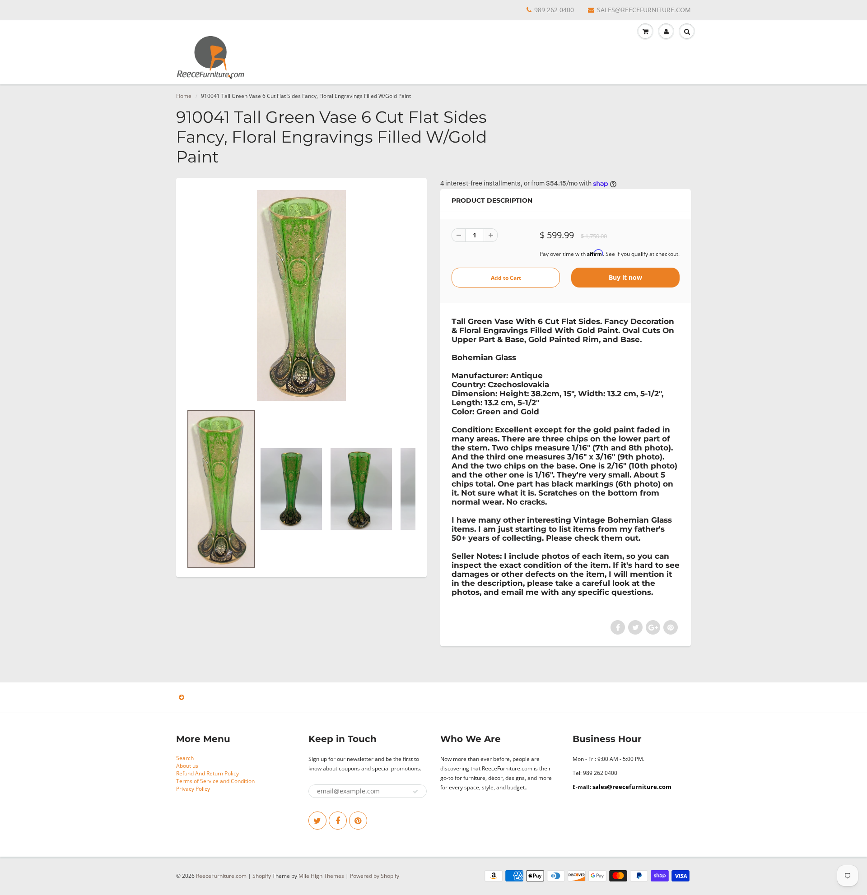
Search (185, 758)
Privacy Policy (193, 789)
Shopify (261, 876)
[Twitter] (317, 821)
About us (187, 766)
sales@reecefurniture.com (631, 787)
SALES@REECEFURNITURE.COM (644, 9)
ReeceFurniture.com (221, 876)
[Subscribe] (415, 791)
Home (183, 96)
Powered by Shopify (374, 876)
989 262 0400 (554, 9)
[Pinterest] (358, 821)
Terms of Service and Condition (215, 781)
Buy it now (625, 277)
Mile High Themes (321, 876)
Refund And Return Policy (207, 773)
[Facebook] (338, 821)
